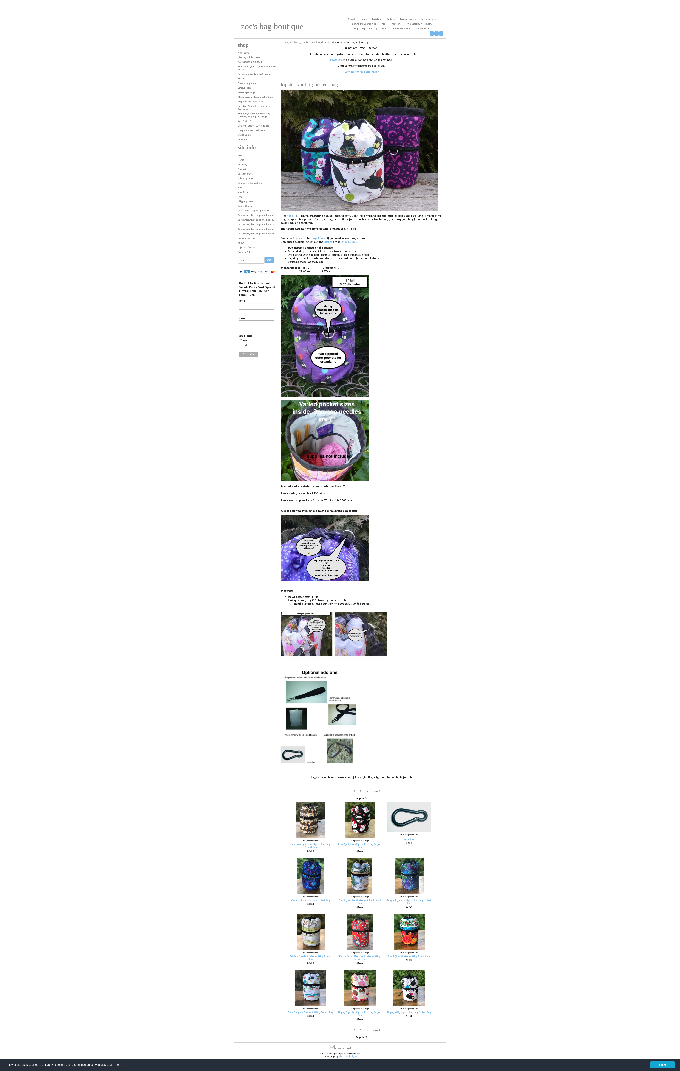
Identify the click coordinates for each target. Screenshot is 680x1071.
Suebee (328, 241)
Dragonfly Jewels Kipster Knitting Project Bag (409, 901)
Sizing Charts (245, 205)
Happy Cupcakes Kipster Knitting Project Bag (359, 1013)
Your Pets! (397, 23)
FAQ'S (241, 196)
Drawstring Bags (247, 83)
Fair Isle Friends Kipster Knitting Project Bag (311, 957)
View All (377, 791)
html (245, 340)
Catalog (376, 19)
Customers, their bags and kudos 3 (256, 224)
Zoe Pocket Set (246, 121)
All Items (242, 139)
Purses (241, 78)
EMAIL (242, 300)
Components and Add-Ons (251, 130)
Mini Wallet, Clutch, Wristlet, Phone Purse (257, 68)
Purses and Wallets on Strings (254, 73)
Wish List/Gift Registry (419, 23)
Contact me (337, 59)
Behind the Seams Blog (364, 23)
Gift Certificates (246, 247)
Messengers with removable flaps (255, 97)
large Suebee (349, 241)
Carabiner (409, 839)
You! (384, 23)
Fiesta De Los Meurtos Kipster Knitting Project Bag (360, 957)
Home (364, 19)
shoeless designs (348, 1056)
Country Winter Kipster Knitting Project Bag (360, 901)
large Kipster (319, 238)
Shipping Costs (245, 201)
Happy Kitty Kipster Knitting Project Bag (409, 1012)
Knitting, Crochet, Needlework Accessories (254, 107)
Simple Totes (244, 87)
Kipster (290, 215)
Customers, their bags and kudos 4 (256, 229)
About (241, 242)
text (245, 345)
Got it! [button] (662, 1064)
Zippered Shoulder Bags (250, 101)
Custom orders (408, 19)
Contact (390, 19)
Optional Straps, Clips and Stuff (254, 125)
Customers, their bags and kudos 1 (256, 215)
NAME (242, 318)
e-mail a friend (343, 1048)
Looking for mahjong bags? (361, 71)
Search (351, 19)
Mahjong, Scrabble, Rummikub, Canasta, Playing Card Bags (254, 115)
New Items (243, 52)
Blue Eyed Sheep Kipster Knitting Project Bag (359, 845)
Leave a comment (401, 28)
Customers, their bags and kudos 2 (256, 219)
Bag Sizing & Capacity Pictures (370, 28)
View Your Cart (423, 28)
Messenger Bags (246, 92)
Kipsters (297, 238)
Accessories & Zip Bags (250, 61)
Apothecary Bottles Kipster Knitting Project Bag (310, 845)
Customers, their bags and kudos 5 (256, 233)
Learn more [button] (114, 1064)
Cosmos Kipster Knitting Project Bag (310, 900)
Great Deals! (244, 134)
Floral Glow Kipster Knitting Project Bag (409, 956)
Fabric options (428, 19)
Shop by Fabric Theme (249, 57)
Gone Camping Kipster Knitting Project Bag (310, 1012)
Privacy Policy (245, 252)
